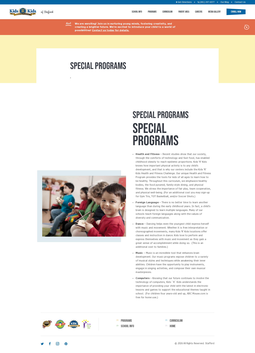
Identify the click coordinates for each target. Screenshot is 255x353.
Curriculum (167, 11)
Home (172, 326)
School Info (137, 11)
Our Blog (224, 2)
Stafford (22, 12)
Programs (152, 11)
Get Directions (184, 2)
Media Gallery (214, 11)
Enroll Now (236, 11)
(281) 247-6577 (207, 2)
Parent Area (183, 11)
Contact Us (240, 2)
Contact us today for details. (110, 30)
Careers (198, 11)
